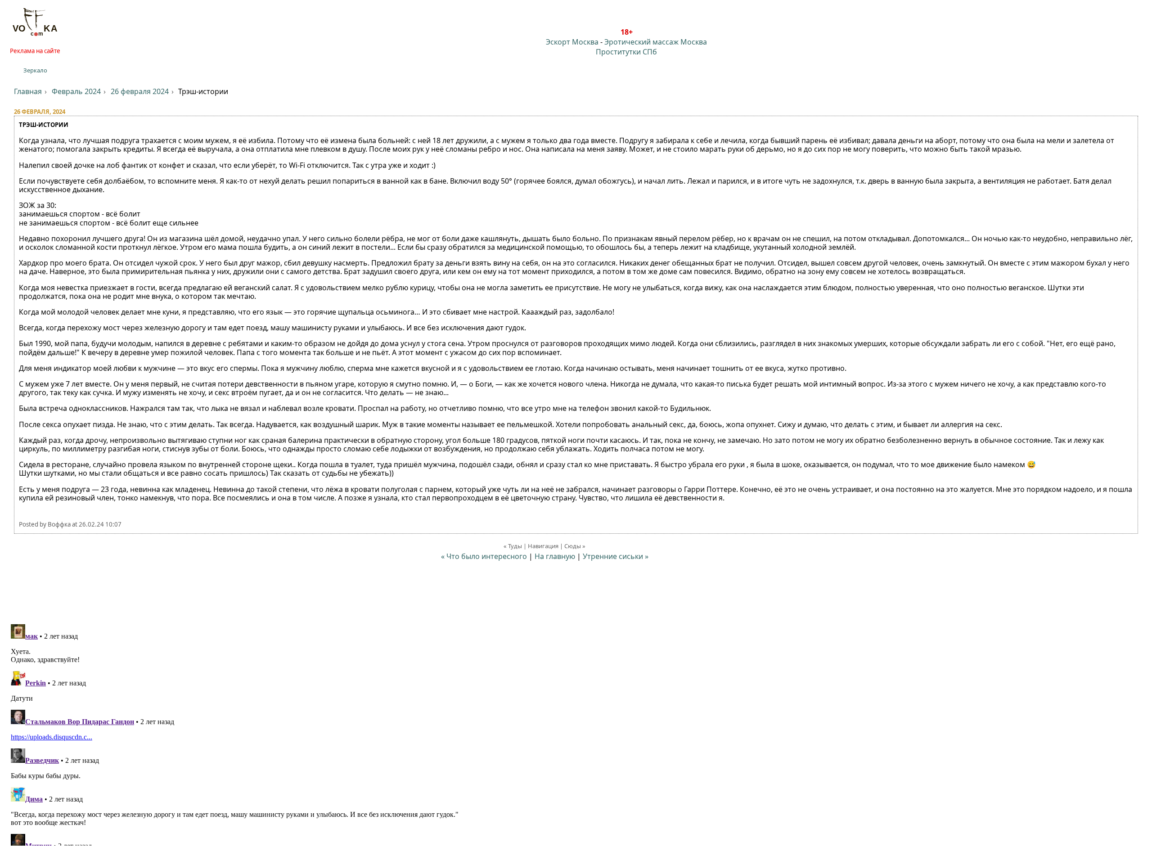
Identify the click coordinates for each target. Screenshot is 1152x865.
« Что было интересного (484, 556)
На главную (555, 556)
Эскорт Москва (572, 42)
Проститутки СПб (626, 52)
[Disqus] (576, 733)
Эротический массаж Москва (655, 42)
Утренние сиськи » (615, 556)
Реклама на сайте (35, 51)
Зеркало (35, 70)
